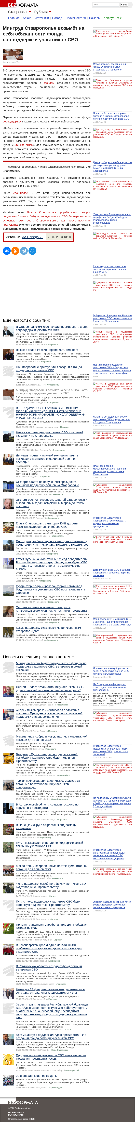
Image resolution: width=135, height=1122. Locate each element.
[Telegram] (24, 251)
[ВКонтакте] (7, 251)
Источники (42, 18)
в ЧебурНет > (113, 18)
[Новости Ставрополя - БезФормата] (20, 4)
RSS (32, 1119)
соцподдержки (12, 121)
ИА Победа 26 (32, 237)
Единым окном (23, 145)
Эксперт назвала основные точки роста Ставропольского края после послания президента (47, 220)
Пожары (94, 18)
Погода (57, 18)
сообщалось (21, 193)
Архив (27, 18)
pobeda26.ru (14, 62)
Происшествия (76, 18)
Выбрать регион (16, 1115)
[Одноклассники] (15, 251)
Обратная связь (16, 1112)
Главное (14, 18)
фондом (49, 82)
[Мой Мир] (32, 251)
